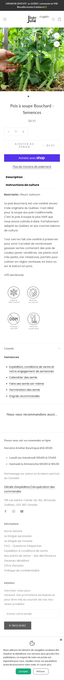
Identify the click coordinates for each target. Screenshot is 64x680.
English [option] (44, 17)
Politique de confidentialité (21, 570)
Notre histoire (13, 531)
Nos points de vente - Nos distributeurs (30, 556)
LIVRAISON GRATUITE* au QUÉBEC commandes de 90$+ (32, 3)
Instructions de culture (22, 185)
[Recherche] (53, 19)
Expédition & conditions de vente (26, 551)
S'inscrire (17, 625)
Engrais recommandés (24, 396)
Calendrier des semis (23, 377)
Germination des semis (24, 390)
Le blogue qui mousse (18, 541)
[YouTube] (21, 511)
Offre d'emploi (13, 566)
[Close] (61, 639)
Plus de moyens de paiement (32, 167)
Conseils (9, 348)
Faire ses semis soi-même (26, 384)
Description (14, 177)
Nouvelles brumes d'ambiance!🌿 (32, 7)
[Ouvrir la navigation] (4, 19)
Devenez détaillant (16, 561)
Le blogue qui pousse (18, 536)
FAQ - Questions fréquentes (22, 546)
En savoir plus (44, 664)
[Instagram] (13, 511)
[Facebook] (5, 511)
